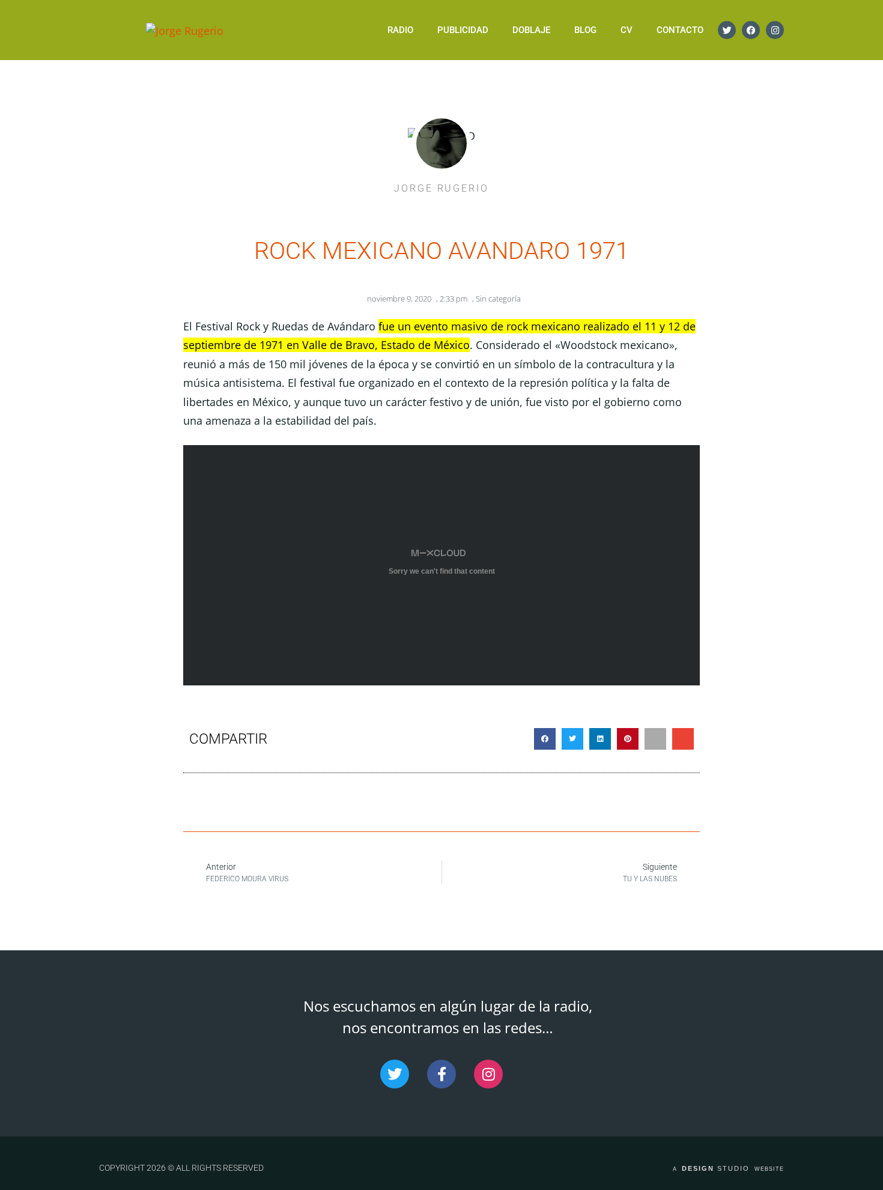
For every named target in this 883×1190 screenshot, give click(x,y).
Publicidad (462, 30)
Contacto (680, 30)
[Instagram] (775, 30)
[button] (545, 739)
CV (627, 30)
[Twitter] (727, 30)
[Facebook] (751, 30)
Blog (585, 30)
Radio (400, 30)
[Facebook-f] (441, 1074)
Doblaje (531, 30)
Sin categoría (498, 298)
